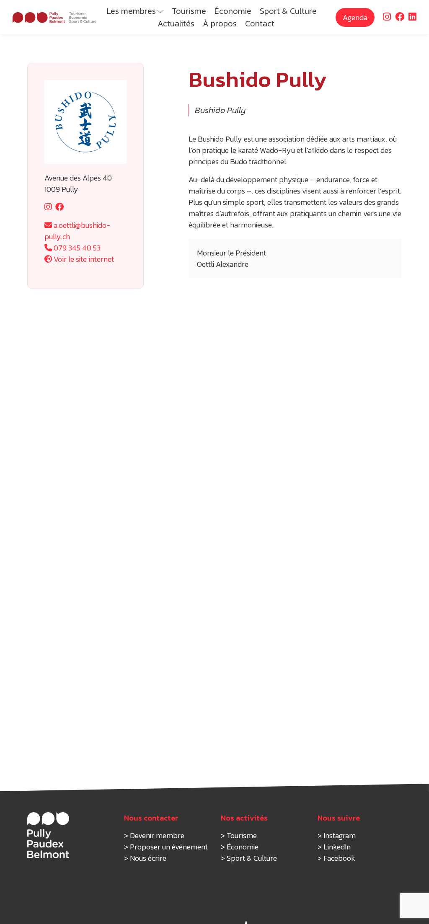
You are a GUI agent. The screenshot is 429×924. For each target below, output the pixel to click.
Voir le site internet (83, 259)
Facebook (339, 858)
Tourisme (189, 11)
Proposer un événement (169, 846)
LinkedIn (337, 846)
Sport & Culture (288, 11)
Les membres (131, 11)
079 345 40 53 (76, 247)
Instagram (339, 835)
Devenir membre (157, 835)
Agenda (355, 17)
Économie (232, 11)
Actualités (176, 23)
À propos (220, 23)
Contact (259, 23)
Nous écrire (148, 858)
